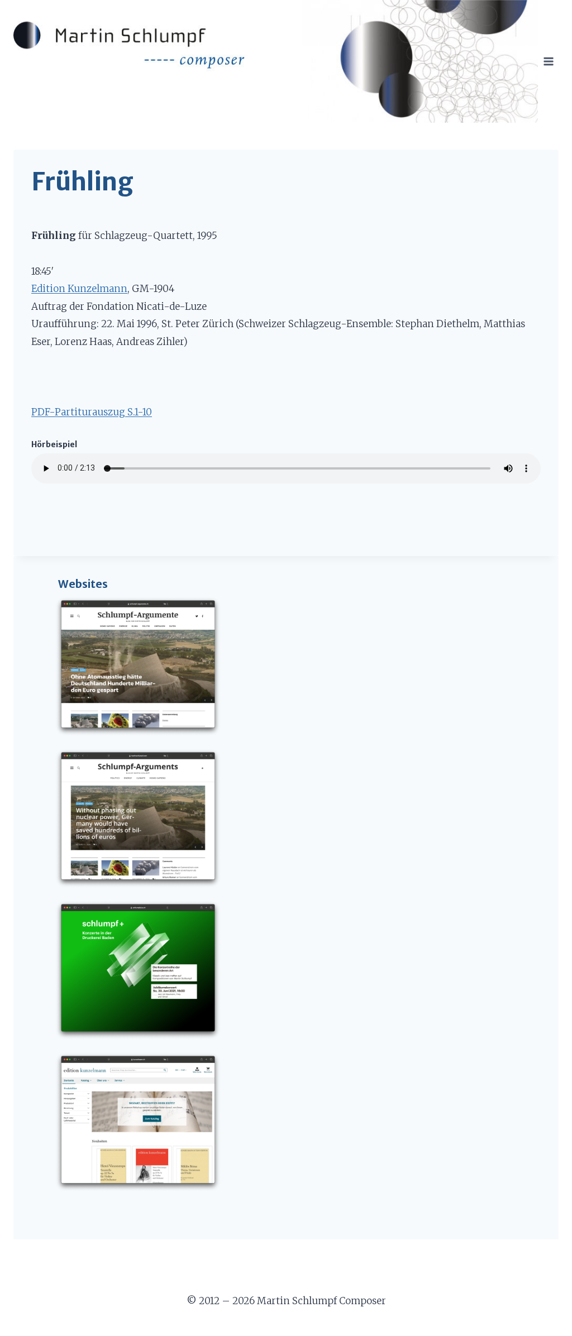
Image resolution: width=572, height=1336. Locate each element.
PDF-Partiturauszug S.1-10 (91, 412)
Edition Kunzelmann (79, 288)
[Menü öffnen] (548, 61)
